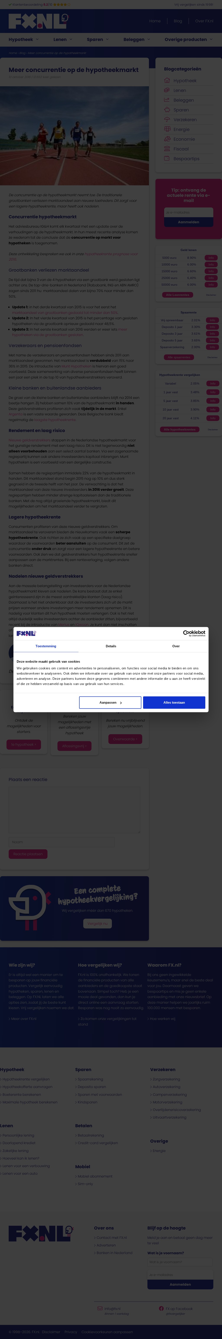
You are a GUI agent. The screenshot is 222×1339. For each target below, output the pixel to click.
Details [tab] (111, 646)
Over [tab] (176, 646)
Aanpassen (108, 702)
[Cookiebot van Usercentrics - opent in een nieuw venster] (186, 633)
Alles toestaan (174, 702)
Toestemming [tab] (46, 646)
